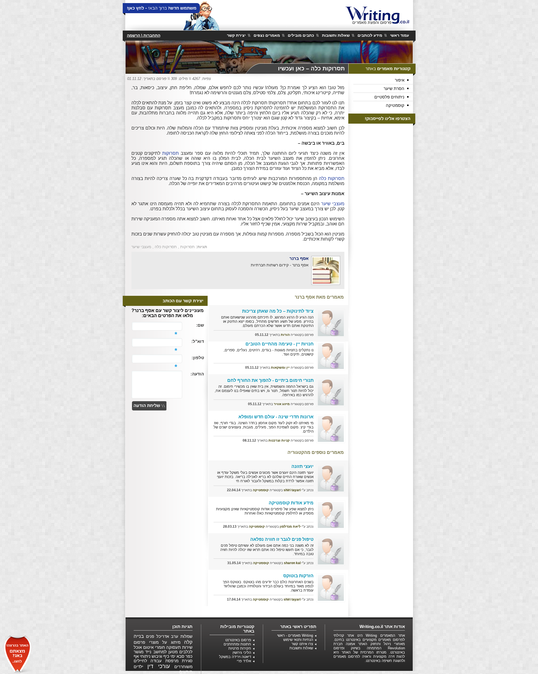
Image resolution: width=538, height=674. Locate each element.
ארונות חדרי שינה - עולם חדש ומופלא (276, 416)
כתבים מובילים (301, 35)
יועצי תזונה (302, 466)
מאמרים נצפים (267, 35)
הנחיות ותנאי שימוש (298, 640)
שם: (200, 325)
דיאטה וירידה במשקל (235, 657)
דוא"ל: (197, 341)
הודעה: (197, 374)
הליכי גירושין (242, 652)
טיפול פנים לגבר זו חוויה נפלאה (282, 539)
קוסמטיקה (395, 105)
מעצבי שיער (332, 203)
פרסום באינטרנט (238, 640)
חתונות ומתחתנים (237, 644)
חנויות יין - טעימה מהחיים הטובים (279, 343)
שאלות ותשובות (336, 35)
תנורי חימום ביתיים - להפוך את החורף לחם (270, 380)
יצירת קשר (236, 35)
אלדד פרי (244, 661)
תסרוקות (170, 153)
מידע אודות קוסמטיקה (291, 502)
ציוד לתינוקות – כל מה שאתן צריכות (278, 311)
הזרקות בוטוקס (298, 575)
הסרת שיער (394, 88)
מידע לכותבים (370, 35)
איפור (399, 80)
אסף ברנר (299, 258)
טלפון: (198, 358)
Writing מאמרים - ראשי (295, 635)
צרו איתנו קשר (302, 644)
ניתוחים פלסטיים (389, 96)
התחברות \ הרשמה (143, 35)
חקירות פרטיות (239, 648)
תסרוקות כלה (331, 178)
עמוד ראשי (399, 35)
